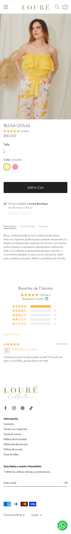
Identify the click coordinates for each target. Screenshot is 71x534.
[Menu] (6, 7)
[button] (12, 131)
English (35, 515)
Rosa (15, 167)
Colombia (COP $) (12, 515)
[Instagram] (14, 407)
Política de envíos (13, 449)
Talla (6, 144)
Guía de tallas (11, 454)
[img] (11, 344)
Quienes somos (12, 434)
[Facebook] (5, 407)
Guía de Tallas (28, 226)
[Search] (57, 7)
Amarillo (7, 167)
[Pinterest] (22, 407)
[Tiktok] (31, 407)
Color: (12, 159)
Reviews (43, 226)
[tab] (12, 226)
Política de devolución (16, 444)
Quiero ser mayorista (15, 429)
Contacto (9, 424)
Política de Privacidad (15, 439)
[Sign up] (65, 483)
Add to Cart (35, 187)
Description (10, 226)
